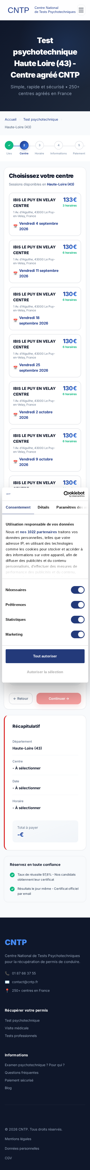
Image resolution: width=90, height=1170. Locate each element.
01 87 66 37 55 (24, 973)
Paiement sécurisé (19, 1080)
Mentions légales (18, 1139)
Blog (8, 1088)
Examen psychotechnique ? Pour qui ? (35, 1065)
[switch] (77, 605)
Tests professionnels (21, 1036)
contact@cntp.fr (25, 982)
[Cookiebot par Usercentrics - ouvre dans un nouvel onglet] (64, 494)
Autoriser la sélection (45, 672)
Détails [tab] (43, 507)
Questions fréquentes (21, 1072)
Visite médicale (17, 1028)
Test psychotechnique (40, 119)
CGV (8, 1158)
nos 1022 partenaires (38, 532)
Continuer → (59, 698)
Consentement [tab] (18, 507)
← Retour (20, 698)
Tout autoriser (45, 656)
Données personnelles (22, 1148)
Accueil (10, 119)
